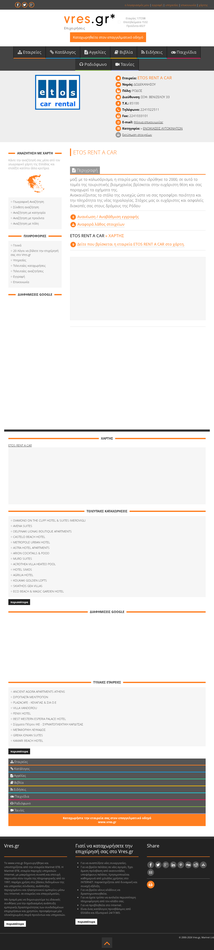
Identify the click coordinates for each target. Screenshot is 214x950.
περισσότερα (19, 602)
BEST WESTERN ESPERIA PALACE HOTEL (39, 719)
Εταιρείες (31, 52)
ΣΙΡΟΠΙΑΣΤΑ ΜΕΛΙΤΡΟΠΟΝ (30, 697)
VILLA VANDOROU (25, 708)
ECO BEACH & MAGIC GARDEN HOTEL (38, 591)
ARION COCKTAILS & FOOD (31, 553)
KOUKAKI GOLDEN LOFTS (30, 580)
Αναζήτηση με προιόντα (28, 218)
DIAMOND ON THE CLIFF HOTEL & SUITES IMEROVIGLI (49, 520)
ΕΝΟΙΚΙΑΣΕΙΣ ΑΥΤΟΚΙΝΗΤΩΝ (163, 128)
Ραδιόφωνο (95, 64)
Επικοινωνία (21, 282)
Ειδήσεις (154, 52)
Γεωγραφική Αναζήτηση (28, 202)
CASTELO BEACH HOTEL (29, 537)
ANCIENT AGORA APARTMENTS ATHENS (39, 692)
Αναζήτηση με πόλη (26, 223)
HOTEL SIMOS (22, 569)
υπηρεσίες (171, 5)
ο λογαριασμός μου (137, 5)
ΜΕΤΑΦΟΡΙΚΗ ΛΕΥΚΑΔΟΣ (29, 730)
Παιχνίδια (186, 52)
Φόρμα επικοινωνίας (148, 122)
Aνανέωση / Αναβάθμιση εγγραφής (108, 216)
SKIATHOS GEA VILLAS (27, 586)
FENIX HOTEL (22, 713)
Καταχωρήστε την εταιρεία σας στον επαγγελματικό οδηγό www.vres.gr (107, 820)
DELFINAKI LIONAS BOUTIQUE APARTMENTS (42, 531)
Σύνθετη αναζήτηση (26, 207)
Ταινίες (127, 64)
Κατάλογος (65, 52)
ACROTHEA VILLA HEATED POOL (34, 564)
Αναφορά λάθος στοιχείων (101, 224)
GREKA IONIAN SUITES (28, 735)
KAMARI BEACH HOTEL (28, 741)
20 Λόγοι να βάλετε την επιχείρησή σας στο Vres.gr (35, 253)
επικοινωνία (188, 5)
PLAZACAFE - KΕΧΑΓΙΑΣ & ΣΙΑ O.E (34, 702)
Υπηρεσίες (19, 260)
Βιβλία (125, 52)
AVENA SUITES (22, 526)
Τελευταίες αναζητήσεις (28, 271)
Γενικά (17, 245)
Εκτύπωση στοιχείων (137, 135)
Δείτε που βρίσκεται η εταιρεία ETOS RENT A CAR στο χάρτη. (131, 244)
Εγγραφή (19, 276)
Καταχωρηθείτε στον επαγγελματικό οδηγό (108, 37)
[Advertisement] (137, 288)
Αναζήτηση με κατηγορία (29, 213)
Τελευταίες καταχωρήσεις (29, 266)
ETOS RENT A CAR (20, 445)
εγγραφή (157, 5)
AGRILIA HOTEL (23, 575)
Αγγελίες (97, 52)
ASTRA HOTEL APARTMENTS (31, 548)
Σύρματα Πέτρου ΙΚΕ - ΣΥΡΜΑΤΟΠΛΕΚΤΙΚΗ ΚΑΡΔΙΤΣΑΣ (48, 724)
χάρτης (203, 5)
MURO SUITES (22, 559)
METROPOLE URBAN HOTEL (31, 542)
